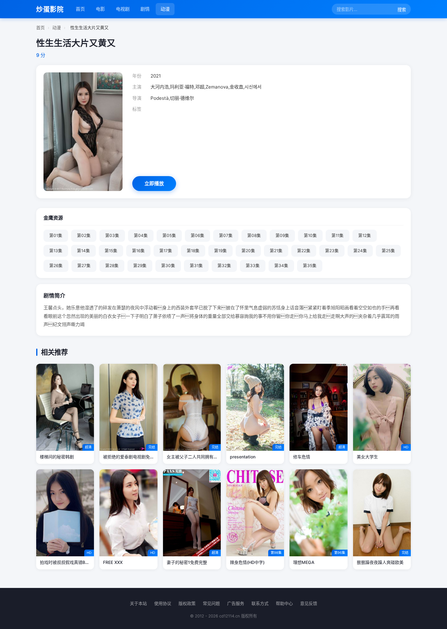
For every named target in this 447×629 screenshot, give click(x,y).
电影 (100, 9)
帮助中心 (284, 603)
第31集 (196, 265)
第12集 (364, 235)
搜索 (401, 9)
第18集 (193, 250)
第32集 (224, 265)
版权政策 (187, 603)
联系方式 (260, 603)
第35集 (310, 265)
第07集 (226, 235)
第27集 (84, 265)
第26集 (56, 265)
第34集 (281, 265)
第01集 (55, 235)
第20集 (248, 250)
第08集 (254, 235)
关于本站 (138, 603)
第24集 (360, 250)
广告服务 (235, 603)
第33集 (253, 265)
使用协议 (162, 603)
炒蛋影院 (50, 9)
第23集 (332, 250)
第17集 (165, 250)
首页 (80, 9)
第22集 (303, 250)
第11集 (337, 235)
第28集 (112, 265)
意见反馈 (308, 603)
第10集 (310, 235)
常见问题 (211, 603)
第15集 (111, 250)
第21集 (276, 250)
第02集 (84, 235)
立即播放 (154, 183)
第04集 (141, 235)
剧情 (145, 9)
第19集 (220, 250)
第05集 (169, 235)
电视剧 (123, 9)
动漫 (165, 9)
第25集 (388, 250)
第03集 (112, 235)
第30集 (168, 265)
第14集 (83, 250)
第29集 (140, 265)
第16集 (138, 250)
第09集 (282, 235)
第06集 (197, 235)
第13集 (55, 250)
